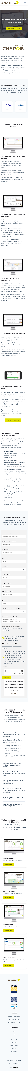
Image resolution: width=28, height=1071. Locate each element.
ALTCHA (21, 673)
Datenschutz (10, 1060)
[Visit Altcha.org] (22, 671)
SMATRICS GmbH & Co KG (14, 1016)
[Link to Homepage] (10, 2)
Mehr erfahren (8, 864)
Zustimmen (14, 693)
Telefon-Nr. (5, 601)
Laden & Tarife (14, 1045)
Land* (4, 566)
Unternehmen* (6, 534)
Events (14, 1048)
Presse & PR (14, 1039)
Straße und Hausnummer (9, 542)
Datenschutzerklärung (7, 628)
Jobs (14, 1034)
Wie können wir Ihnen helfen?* (11, 609)
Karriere (14, 1037)
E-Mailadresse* (6, 592)
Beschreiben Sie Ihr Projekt (9, 617)
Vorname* (5, 574)
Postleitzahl (5, 549)
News (14, 1031)
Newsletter (14, 1051)
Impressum (18, 1060)
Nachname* (5, 584)
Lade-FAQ (14, 1042)
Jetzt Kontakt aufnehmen (14, 28)
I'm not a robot (11, 671)
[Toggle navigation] (25, 2)
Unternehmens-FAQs (16, 721)
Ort (3, 559)
